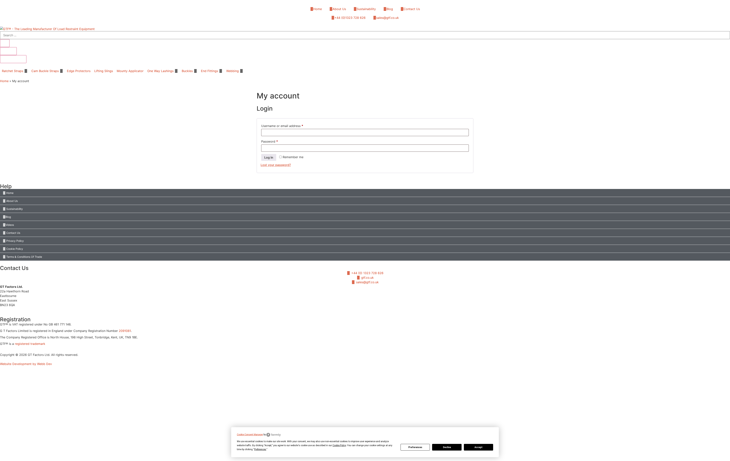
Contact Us (412, 9)
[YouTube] (373, 310)
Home (317, 9)
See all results (13, 59)
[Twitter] (365, 310)
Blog (389, 9)
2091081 (125, 331)
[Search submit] (5, 43)
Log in (268, 157)
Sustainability (366, 9)
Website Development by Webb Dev (26, 364)
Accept (478, 447)
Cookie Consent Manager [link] (250, 434)
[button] (14, 71)
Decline (447, 447)
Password (275, 140)
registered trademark (30, 344)
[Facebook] (357, 310)
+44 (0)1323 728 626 (350, 18)
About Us (339, 9)
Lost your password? (276, 165)
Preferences (415, 447)
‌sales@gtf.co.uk (387, 18)
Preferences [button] (260, 449)
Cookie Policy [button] (339, 445)
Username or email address (288, 125)
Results (8, 51)
